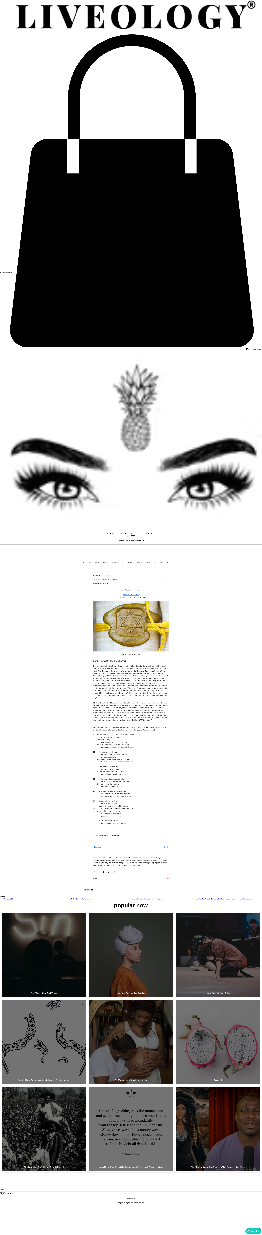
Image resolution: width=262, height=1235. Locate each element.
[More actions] (167, 576)
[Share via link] (109, 872)
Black (161, 562)
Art (123, 562)
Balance (148, 562)
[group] (131, 899)
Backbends (139, 562)
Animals (97, 562)
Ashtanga (130, 562)
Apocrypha (105, 562)
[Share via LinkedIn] (104, 872)
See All (177, 889)
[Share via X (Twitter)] (99, 872)
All (83, 562)
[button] (176, 562)
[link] (131, 191)
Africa (89, 562)
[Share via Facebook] (94, 872)
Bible (155, 562)
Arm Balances (115, 562)
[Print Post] (114, 872)
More (168, 562)
